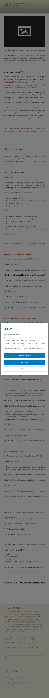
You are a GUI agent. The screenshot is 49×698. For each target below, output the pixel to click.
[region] (24, 349)
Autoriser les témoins (24, 356)
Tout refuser (24, 362)
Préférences (24, 369)
